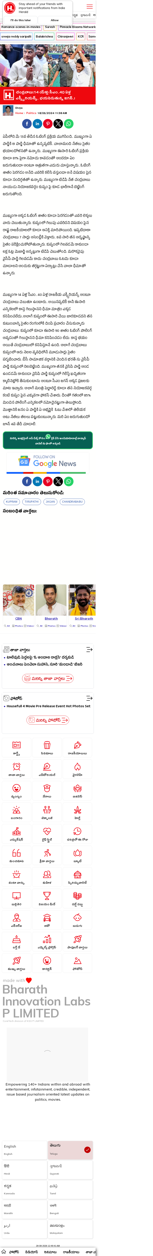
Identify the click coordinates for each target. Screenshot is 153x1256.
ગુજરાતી (85, 15)
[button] (27, 124)
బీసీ (25, 360)
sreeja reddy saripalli (16, 36)
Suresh (50, 27)
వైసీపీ (7, 259)
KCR (81, 36)
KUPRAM (12, 501)
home (3, 1251)
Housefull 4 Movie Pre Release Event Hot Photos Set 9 (48, 706)
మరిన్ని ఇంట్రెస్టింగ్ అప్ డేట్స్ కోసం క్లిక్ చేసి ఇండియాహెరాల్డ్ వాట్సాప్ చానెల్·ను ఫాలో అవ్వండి (48, 441)
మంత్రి (39, 388)
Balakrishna (44, 36)
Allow (55, 20)
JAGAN (50, 501)
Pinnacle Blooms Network (78, 27)
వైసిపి (69, 367)
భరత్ (72, 360)
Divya (19, 108)
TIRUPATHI (32, 501)
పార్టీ (19, 144)
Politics (31, 113)
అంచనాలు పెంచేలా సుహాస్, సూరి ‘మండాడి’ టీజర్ (44, 665)
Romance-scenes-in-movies (20, 27)
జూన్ (6, 424)
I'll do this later (21, 20)
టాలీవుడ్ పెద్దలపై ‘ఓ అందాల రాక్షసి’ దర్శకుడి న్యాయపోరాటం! (40, 658)
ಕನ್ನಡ (74, 15)
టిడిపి (63, 180)
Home (19, 113)
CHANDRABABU (72, 501)
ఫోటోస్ (16, 698)
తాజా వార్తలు (20, 649)
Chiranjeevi (65, 36)
